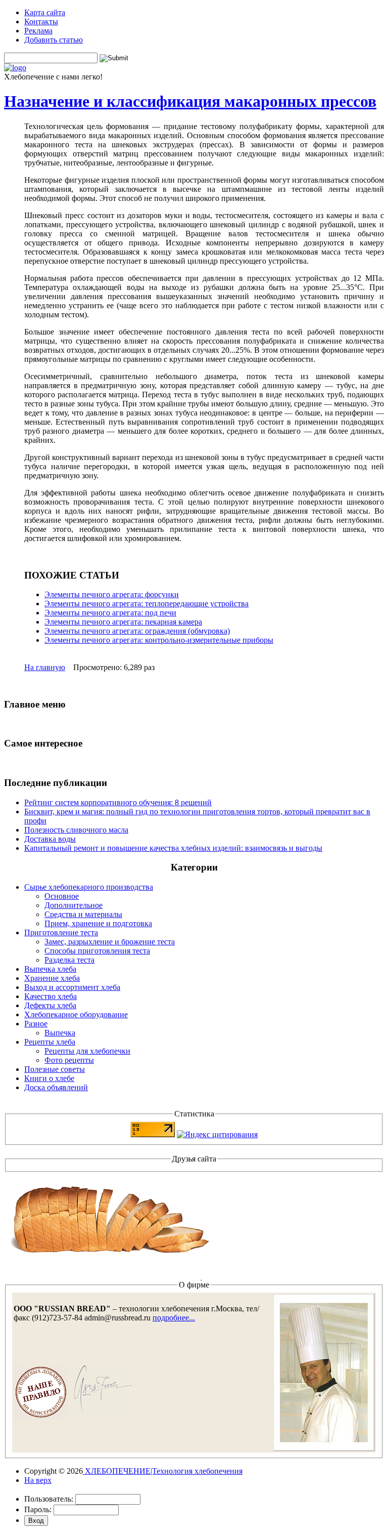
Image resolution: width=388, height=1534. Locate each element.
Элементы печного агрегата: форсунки (111, 594)
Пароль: (38, 1509)
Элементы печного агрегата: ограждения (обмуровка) (137, 631)
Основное (61, 896)
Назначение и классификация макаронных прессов (190, 101)
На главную (44, 667)
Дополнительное (73, 905)
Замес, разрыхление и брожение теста (109, 941)
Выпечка (59, 1032)
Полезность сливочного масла (76, 829)
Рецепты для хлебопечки (87, 1051)
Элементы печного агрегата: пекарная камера (123, 621)
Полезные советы (54, 1069)
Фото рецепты (69, 1060)
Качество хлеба (50, 996)
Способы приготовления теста (97, 950)
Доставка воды (50, 839)
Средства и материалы (83, 914)
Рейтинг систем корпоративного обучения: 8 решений (118, 802)
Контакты (41, 21)
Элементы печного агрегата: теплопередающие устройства (146, 603)
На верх (38, 1480)
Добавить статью (53, 39)
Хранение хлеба (52, 978)
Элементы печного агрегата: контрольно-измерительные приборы (158, 640)
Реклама (38, 30)
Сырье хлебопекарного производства (88, 887)
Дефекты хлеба (50, 1005)
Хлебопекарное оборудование (76, 1014)
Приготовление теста (61, 932)
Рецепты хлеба (49, 1042)
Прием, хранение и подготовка (98, 923)
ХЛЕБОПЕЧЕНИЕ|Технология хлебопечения (163, 1471)
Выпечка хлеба (50, 969)
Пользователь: (48, 1499)
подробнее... (174, 1317)
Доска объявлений (56, 1087)
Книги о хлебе (49, 1078)
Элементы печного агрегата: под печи (110, 612)
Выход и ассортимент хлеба (72, 987)
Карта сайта (44, 12)
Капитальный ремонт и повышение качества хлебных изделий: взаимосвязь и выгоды (173, 848)
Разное (35, 1023)
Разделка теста (69, 960)
